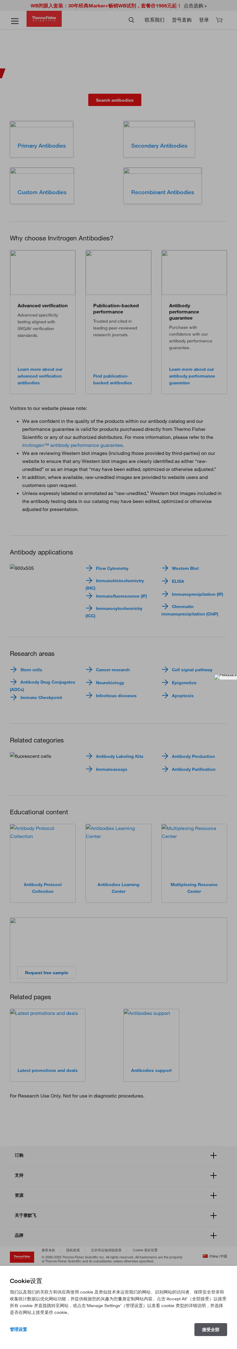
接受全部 (210, 1329)
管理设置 (18, 1329)
